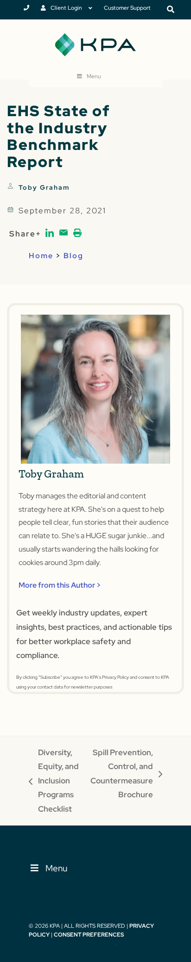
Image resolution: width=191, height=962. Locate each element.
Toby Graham (44, 187)
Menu (94, 76)
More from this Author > (60, 585)
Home (41, 256)
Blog (73, 256)
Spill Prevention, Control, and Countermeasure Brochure (121, 773)
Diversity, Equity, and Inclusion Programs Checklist (54, 780)
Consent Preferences (89, 934)
